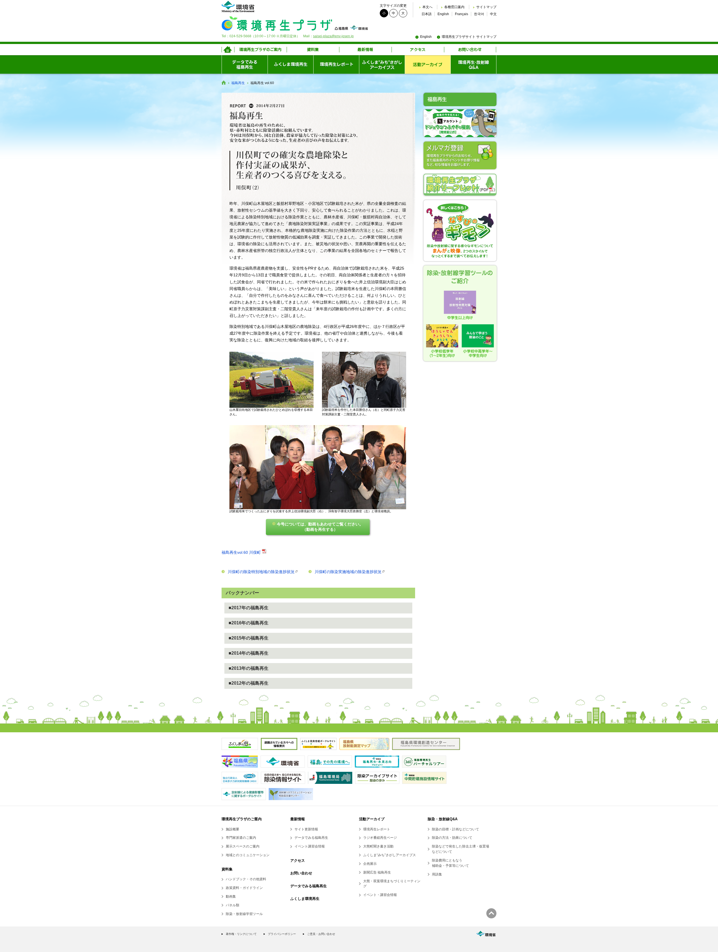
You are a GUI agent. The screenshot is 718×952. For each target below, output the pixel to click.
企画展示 (370, 864)
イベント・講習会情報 (380, 895)
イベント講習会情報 (309, 846)
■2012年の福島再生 (248, 683)
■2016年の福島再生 (248, 622)
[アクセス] (418, 49)
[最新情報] (365, 49)
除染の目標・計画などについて (455, 829)
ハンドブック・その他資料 (246, 879)
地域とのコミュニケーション (248, 855)
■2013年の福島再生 (248, 668)
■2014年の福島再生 (248, 653)
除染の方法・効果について (452, 838)
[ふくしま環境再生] (290, 64)
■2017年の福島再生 (248, 607)
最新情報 (297, 819)
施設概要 (232, 829)
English (443, 14)
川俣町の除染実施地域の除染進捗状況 (348, 571)
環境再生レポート (376, 829)
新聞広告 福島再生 (377, 872)
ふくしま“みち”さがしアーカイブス (389, 855)
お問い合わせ (301, 873)
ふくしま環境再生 (304, 899)
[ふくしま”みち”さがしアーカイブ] (382, 64)
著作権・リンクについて (241, 933)
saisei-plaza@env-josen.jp (333, 36)
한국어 (479, 14)
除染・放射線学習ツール (244, 914)
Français (461, 14)
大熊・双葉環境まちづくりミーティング (391, 883)
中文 (493, 14)
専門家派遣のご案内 (241, 838)
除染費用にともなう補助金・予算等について (450, 863)
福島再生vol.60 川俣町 (241, 552)
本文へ (427, 7)
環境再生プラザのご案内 (242, 819)
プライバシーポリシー (282, 933)
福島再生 (238, 83)
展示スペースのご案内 (242, 846)
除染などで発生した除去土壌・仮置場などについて (460, 849)
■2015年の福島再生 (248, 638)
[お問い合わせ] (470, 49)
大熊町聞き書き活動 (378, 846)
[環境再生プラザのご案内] (260, 49)
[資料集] (313, 49)
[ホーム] (228, 49)
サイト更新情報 (306, 829)
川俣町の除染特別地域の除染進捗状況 (261, 571)
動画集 (231, 896)
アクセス (297, 860)
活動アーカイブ (372, 819)
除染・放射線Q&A (442, 819)
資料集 (227, 869)
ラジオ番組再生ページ (380, 838)
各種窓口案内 (454, 7)
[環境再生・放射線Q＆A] (473, 64)
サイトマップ (486, 7)
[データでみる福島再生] (245, 64)
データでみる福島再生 (311, 838)
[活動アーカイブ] (427, 64)
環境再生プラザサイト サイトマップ (469, 37)
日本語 (427, 14)
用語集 (437, 874)
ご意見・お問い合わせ (321, 933)
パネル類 (232, 905)
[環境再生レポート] (336, 64)
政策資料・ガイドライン (244, 888)
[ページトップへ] (491, 913)
